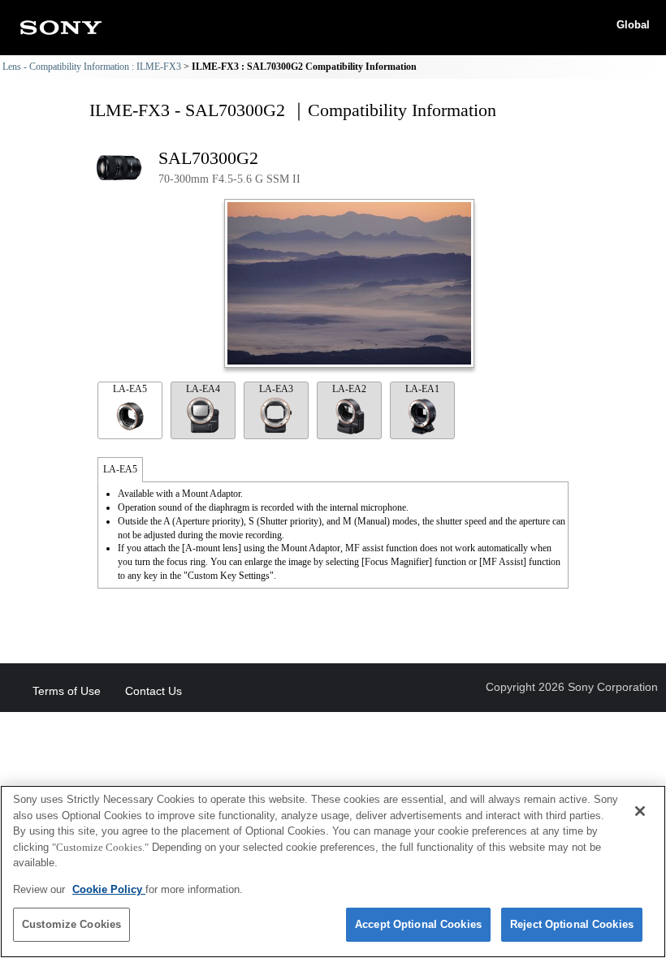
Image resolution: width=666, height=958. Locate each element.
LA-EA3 (276, 389)
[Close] (640, 811)
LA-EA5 (130, 389)
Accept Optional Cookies (418, 924)
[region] (333, 871)
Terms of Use (66, 691)
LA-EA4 (203, 389)
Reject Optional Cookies (572, 924)
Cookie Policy (108, 889)
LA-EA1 (422, 389)
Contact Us (153, 691)
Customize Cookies (71, 924)
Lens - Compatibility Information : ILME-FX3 (91, 66)
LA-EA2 (349, 389)
